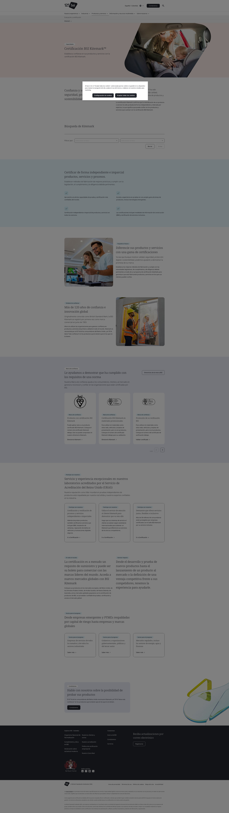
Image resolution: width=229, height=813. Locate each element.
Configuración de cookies (103, 95)
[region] (115, 90)
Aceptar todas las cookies (126, 95)
